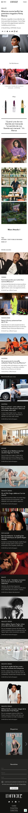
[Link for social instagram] (15, 802)
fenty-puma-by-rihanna (14, 239)
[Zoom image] (14, 184)
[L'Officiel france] (14, 2)
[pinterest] (7, 31)
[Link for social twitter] (9, 802)
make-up (4, 242)
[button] (25, 106)
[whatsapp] (14, 31)
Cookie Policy (14, 810)
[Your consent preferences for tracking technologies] (25, 810)
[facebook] (5, 31)
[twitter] (12, 31)
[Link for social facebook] (12, 802)
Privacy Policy (23, 784)
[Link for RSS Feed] (19, 802)
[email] (2, 31)
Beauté (3, 8)
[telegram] (17, 31)
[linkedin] (10, 31)
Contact (14, 805)
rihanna (4, 239)
